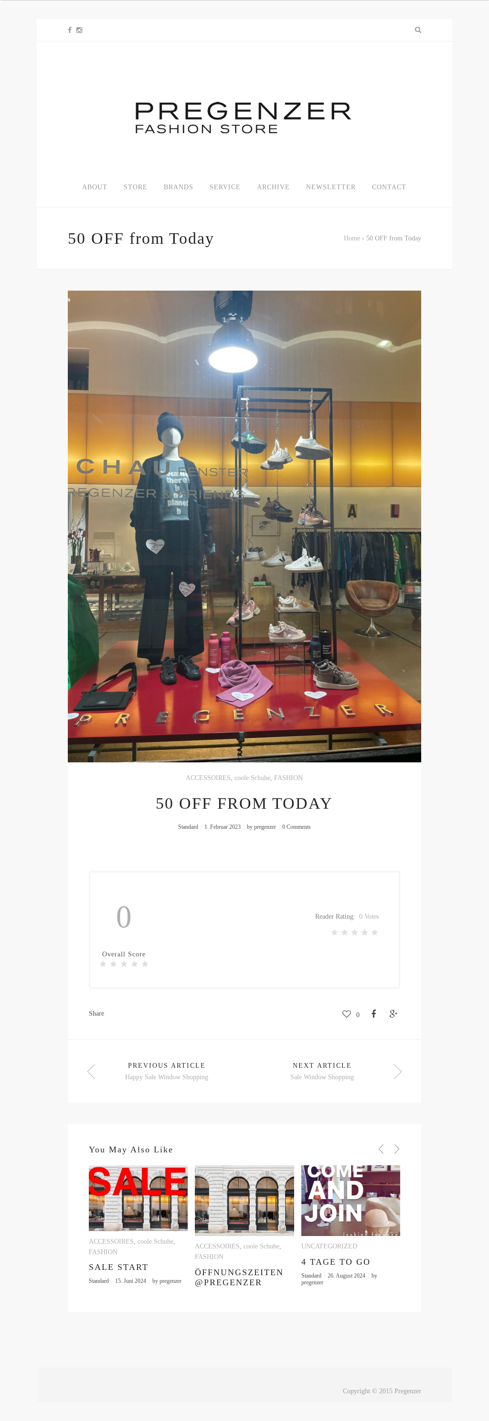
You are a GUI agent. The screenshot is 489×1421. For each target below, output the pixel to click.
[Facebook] (70, 30)
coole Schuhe (252, 777)
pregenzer (265, 827)
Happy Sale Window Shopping (166, 1077)
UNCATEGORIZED (329, 1246)
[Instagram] (79, 30)
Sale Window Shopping (322, 1077)
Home (352, 238)
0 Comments (296, 827)
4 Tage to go (336, 1262)
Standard (188, 827)
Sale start (119, 1267)
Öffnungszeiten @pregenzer (239, 1277)
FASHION (288, 777)
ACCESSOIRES (208, 777)
